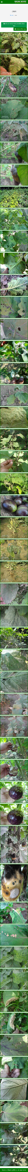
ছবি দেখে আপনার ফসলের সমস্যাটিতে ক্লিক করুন (14, 25)
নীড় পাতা (11, 15)
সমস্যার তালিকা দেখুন (21, 29)
